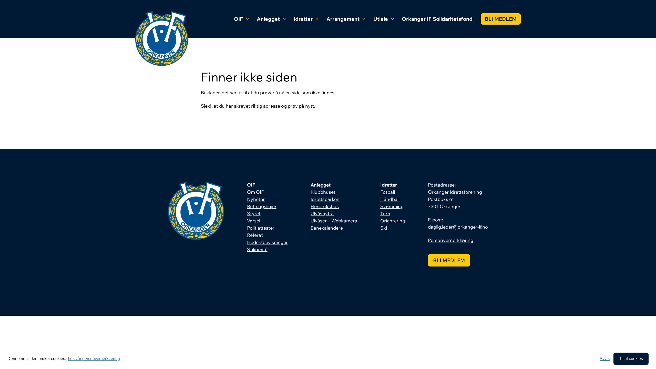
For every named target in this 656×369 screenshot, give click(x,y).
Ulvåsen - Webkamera (334, 221)
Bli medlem (501, 19)
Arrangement (343, 19)
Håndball (389, 199)
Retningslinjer (261, 206)
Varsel (253, 221)
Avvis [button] (605, 358)
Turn (385, 214)
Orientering (392, 221)
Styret (254, 214)
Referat (255, 235)
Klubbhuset (323, 192)
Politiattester (260, 228)
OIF (238, 19)
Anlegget (268, 19)
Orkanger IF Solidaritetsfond (437, 19)
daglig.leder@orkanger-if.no (458, 227)
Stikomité (257, 249)
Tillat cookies (631, 358)
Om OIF (255, 192)
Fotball (387, 192)
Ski (383, 228)
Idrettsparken (325, 199)
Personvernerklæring (450, 240)
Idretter (303, 19)
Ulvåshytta (322, 214)
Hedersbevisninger (267, 242)
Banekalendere (327, 228)
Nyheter (256, 199)
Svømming (392, 206)
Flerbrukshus (325, 206)
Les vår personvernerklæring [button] (94, 358)
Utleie (380, 19)
